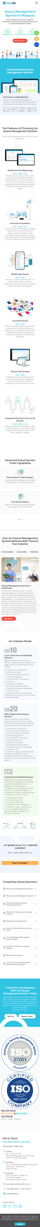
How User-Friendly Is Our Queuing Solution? (18, 947)
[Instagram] (15, 1206)
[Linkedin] (20, 1206)
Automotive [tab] (22, 552)
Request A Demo (19, 41)
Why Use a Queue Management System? (20, 896)
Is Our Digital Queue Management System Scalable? (18, 938)
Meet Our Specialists (20, 863)
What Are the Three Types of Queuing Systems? (19, 913)
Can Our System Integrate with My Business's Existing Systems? (18, 963)
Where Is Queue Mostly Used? (16, 921)
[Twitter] (5, 1206)
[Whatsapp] (37, 33)
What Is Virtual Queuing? (14, 955)
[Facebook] (10, 1206)
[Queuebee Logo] (9, 3)
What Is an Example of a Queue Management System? (16, 904)
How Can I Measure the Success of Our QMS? (19, 929)
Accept (20, 1224)
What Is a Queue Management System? (19, 889)
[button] (17, 519)
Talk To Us (10, 1016)
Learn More (7, 619)
